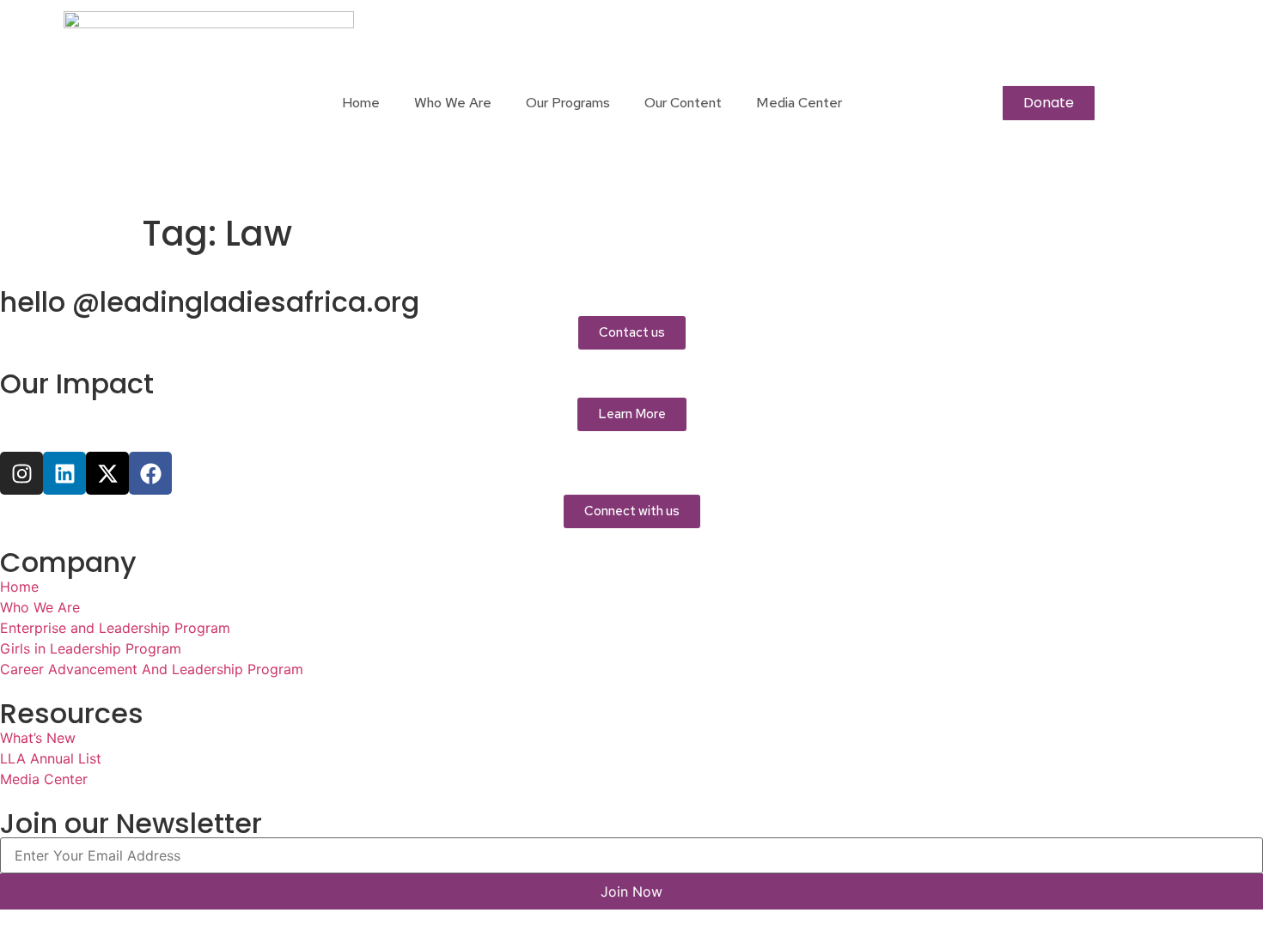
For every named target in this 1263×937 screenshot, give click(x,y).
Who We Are (452, 103)
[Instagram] (21, 473)
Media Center (799, 103)
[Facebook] (150, 473)
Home (361, 103)
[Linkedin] (64, 473)
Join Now (631, 891)
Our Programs (568, 103)
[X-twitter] (107, 473)
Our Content (683, 103)
